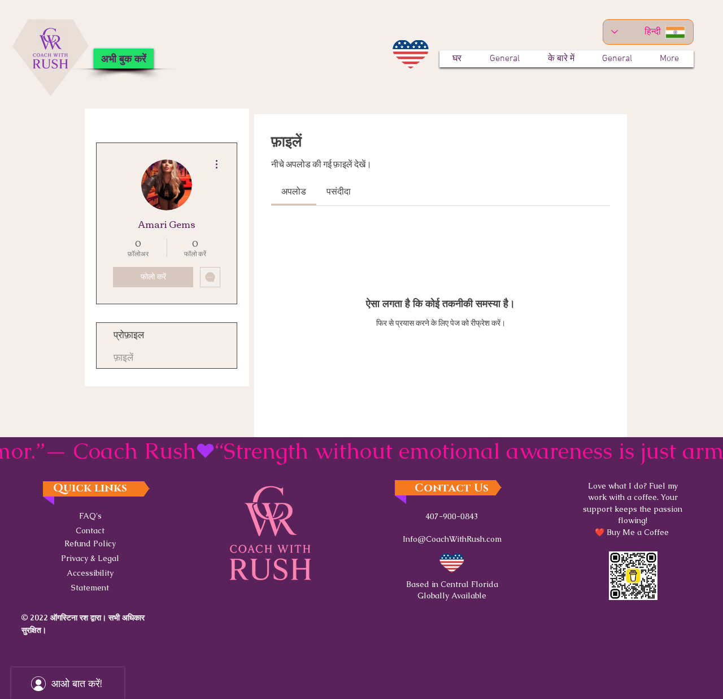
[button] (90, 557)
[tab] (293, 190)
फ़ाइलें (123, 356)
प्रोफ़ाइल (129, 334)
